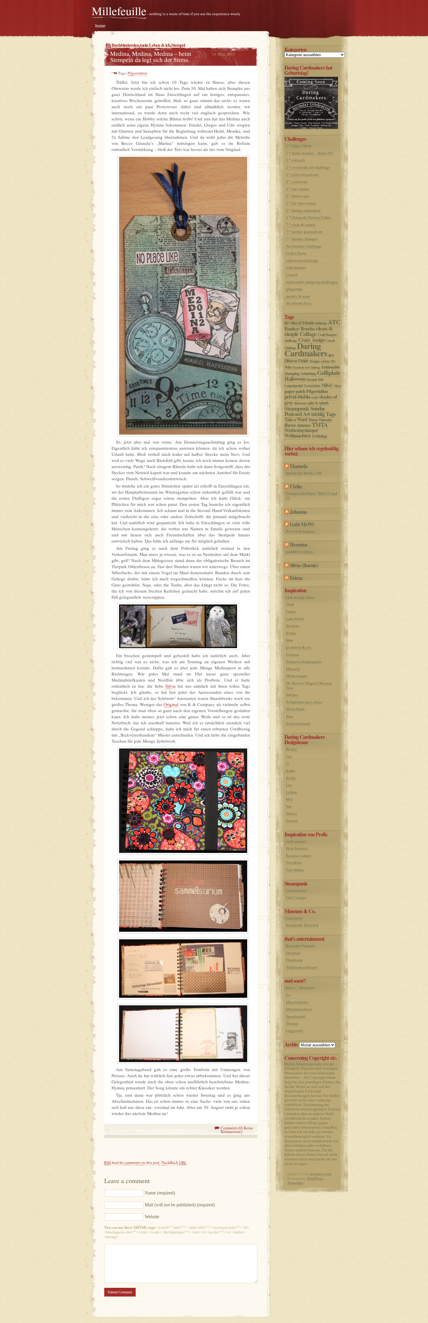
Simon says (300, 403)
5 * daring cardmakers (303, 210)
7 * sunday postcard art (304, 232)
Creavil (292, 275)
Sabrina (292, 695)
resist (314, 397)
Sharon (291, 813)
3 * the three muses (301, 203)
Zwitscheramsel (298, 723)
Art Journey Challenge (303, 246)
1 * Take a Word (298, 146)
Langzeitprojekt (293, 385)
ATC (334, 322)
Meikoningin (296, 676)
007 (286, 323)
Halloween (294, 379)
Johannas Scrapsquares (304, 661)
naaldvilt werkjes (299, 552)
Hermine (298, 544)
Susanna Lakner (298, 855)
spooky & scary (298, 296)
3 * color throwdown (302, 175)
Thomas (292, 1023)
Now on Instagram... (301, 531)
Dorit (290, 604)
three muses (297, 425)
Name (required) (160, 1192)
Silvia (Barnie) (304, 565)
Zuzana (292, 821)
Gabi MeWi (302, 524)
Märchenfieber (297, 1002)
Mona (337, 385)
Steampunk (296, 408)
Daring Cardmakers (305, 349)
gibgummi (294, 289)
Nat (288, 806)
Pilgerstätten (137, 73)
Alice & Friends (302, 323)
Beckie (291, 749)
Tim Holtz (294, 862)
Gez (289, 756)
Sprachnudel (296, 1016)
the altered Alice (299, 303)
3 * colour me (296, 181)
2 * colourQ (295, 160)
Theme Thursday (320, 420)
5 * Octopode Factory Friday (308, 217)
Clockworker (296, 890)
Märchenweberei (299, 1009)
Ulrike (296, 486)
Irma (289, 640)
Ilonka (291, 633)
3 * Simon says (297, 196)
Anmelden (295, 1183)
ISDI (320, 379)
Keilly (291, 778)
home (100, 25)
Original (171, 704)
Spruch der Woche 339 (303, 473)
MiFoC (327, 385)
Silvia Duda (295, 709)
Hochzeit (312, 379)
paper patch (294, 391)
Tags (330, 414)
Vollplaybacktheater (302, 967)
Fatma (296, 578)
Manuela (298, 466)
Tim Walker (295, 870)
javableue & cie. (299, 647)
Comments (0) (232, 1127)
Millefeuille (119, 10)
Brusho (307, 328)
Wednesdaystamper (301, 430)
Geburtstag (308, 373)
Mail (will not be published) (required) (180, 1204)
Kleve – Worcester (300, 988)
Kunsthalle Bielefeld (302, 925)
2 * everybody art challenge (308, 167)
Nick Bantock (297, 848)
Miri (289, 799)
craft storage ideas (300, 597)
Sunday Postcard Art (304, 411)
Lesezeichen (312, 385)
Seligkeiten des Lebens (304, 702)
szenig (318, 413)
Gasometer (294, 918)
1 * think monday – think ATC (310, 153)
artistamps (321, 323)
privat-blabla (297, 396)
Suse (289, 716)
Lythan (291, 792)
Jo (287, 763)
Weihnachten (297, 435)
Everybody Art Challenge (306, 367)
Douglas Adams (319, 361)
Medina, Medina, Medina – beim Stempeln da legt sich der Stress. (150, 56)
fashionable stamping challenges (311, 282)
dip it (331, 355)
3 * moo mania (297, 189)
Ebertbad (293, 953)
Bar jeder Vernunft (300, 946)
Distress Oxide (296, 361)
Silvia (170, 686)
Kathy (291, 771)
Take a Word (295, 419)
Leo (289, 785)
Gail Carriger (296, 897)
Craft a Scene (296, 253)
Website (152, 1216)
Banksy (291, 328)
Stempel (178, 45)
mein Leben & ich (155, 45)
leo (288, 995)
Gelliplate (328, 372)
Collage (308, 334)
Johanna (298, 511)
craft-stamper (296, 267)
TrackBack (174, 1162)
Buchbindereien (125, 45)
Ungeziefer (294, 1031)
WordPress (315, 1178)
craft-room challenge (302, 260)
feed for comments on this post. (132, 1162)
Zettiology (319, 436)
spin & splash (317, 403)
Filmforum (294, 960)
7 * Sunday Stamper (301, 239)
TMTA (320, 425)
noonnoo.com (320, 1174)
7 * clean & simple (300, 225)
